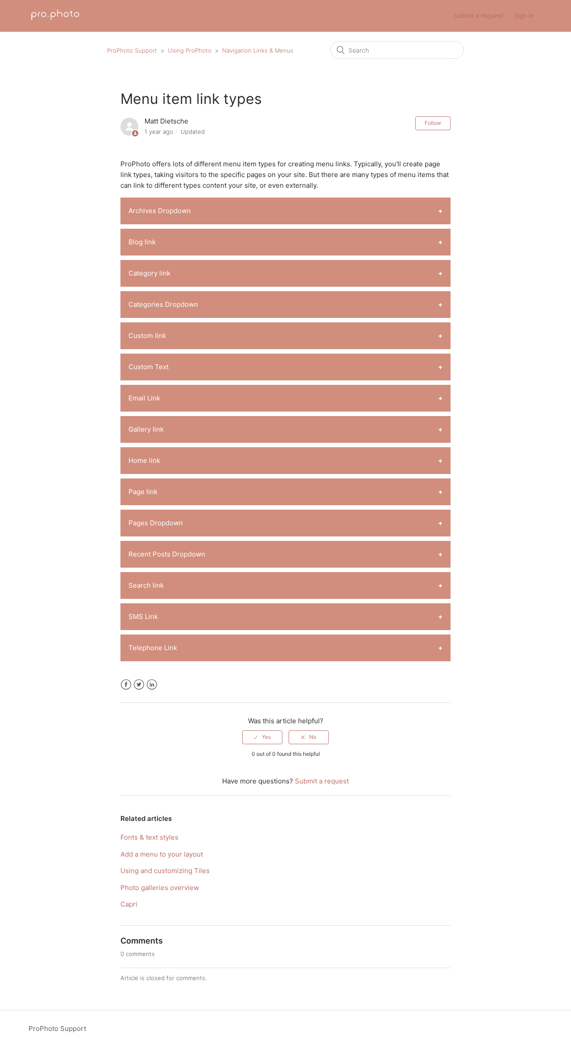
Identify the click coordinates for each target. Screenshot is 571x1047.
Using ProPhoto (189, 50)
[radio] (262, 737)
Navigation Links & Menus (258, 50)
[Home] (55, 20)
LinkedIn (151, 684)
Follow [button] (433, 123)
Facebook (126, 684)
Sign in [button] (524, 15)
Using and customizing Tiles (165, 870)
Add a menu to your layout (161, 854)
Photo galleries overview (159, 887)
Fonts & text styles (149, 837)
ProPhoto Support (132, 50)
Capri (128, 904)
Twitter (139, 684)
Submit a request (478, 15)
